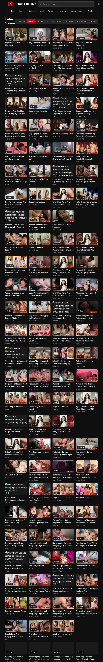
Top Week (69, 21)
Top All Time (42, 21)
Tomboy (91, 11)
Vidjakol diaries (77, 11)
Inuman (22, 11)
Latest (31, 21)
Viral (42, 11)
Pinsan (50, 11)
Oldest (93, 21)
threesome (62, 11)
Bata (13, 11)
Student (32, 11)
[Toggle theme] (98, 4)
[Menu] (4, 4)
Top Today (56, 21)
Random (21, 21)
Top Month (81, 21)
